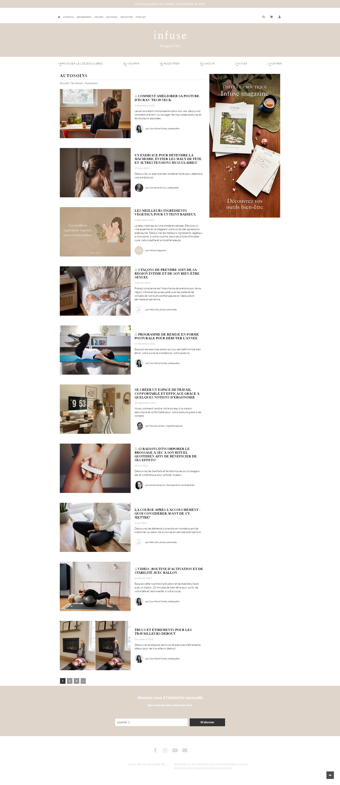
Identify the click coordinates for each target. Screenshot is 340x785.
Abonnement (84, 17)
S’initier (241, 63)
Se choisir (207, 63)
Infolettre (126, 17)
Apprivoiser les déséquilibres (80, 63)
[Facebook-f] (155, 750)
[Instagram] (165, 750)
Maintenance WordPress (191, 768)
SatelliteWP (223, 768)
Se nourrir (131, 63)
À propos (68, 17)
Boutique (111, 17)
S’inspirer (274, 63)
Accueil (64, 83)
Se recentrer (169, 63)
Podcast (141, 17)
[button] (279, 17)
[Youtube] (175, 750)
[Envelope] (184, 750)
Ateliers (98, 17)
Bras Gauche (239, 764)
